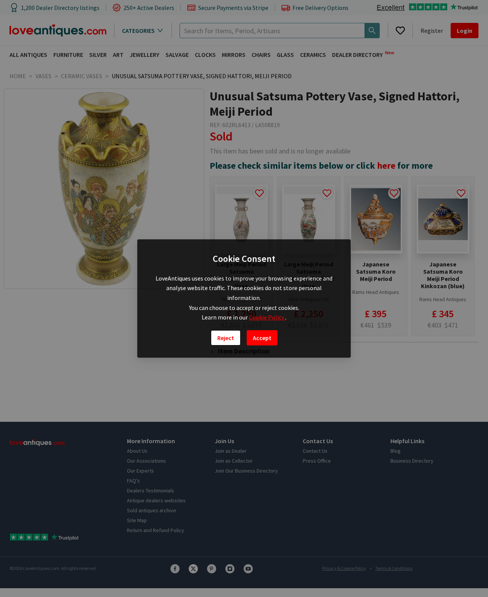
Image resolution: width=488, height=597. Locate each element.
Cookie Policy (267, 317)
